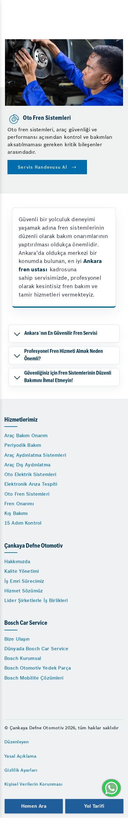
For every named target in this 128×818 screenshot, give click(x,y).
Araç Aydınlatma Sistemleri (35, 455)
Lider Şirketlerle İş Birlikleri (36, 600)
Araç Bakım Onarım (26, 435)
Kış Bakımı (16, 513)
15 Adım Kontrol (22, 523)
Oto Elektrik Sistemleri (30, 474)
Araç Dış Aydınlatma (27, 465)
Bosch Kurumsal (22, 658)
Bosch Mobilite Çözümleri (34, 678)
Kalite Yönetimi (21, 571)
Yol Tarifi (94, 806)
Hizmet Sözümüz (23, 591)
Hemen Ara (33, 806)
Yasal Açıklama (20, 756)
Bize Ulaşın (17, 639)
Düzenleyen (16, 742)
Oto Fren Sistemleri (26, 494)
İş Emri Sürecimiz (24, 581)
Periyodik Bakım (22, 445)
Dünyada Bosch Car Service (36, 649)
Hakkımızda (17, 561)
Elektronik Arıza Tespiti (30, 484)
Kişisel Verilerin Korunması (33, 784)
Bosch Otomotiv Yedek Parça (37, 668)
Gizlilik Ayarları (20, 770)
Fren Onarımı (19, 504)
